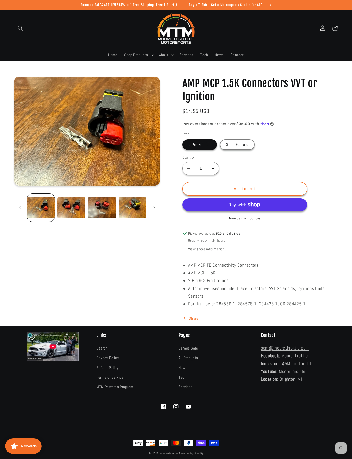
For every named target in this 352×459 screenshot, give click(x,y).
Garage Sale (188, 348)
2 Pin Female (200, 144)
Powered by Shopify (191, 453)
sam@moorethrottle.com (285, 348)
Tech (183, 377)
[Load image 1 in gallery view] (41, 208)
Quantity (188, 157)
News (183, 367)
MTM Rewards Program (114, 386)
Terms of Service (110, 377)
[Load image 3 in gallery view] (102, 208)
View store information (206, 249)
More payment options (245, 218)
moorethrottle (169, 453)
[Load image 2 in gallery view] (71, 208)
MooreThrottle (294, 356)
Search (102, 348)
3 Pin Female (237, 144)
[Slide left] (20, 208)
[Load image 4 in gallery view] (133, 208)
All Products (188, 357)
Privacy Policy (107, 357)
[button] (20, 28)
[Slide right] (154, 208)
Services (185, 386)
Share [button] (193, 318)
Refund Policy (107, 367)
